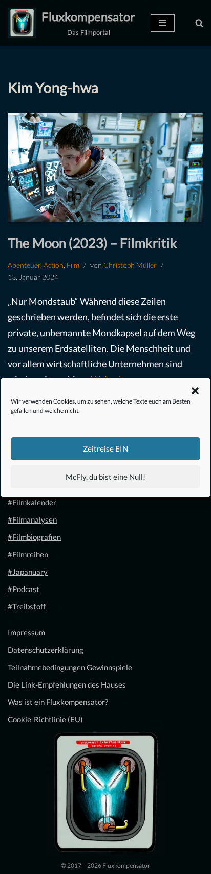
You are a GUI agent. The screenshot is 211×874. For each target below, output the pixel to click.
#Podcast (23, 589)
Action (54, 265)
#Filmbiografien (34, 536)
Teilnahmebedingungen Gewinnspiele (70, 667)
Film (73, 265)
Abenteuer (24, 265)
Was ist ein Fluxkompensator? (58, 701)
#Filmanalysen (32, 519)
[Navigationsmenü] (163, 23)
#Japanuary (28, 571)
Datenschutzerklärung (45, 649)
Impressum (26, 632)
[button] (195, 391)
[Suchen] (199, 23)
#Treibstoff (27, 606)
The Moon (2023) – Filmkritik (92, 242)
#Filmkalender (32, 502)
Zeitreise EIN (105, 448)
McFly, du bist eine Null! (105, 476)
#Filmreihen (28, 554)
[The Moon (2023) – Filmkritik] (105, 167)
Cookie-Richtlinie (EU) (45, 719)
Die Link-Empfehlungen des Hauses (67, 684)
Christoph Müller (130, 265)
